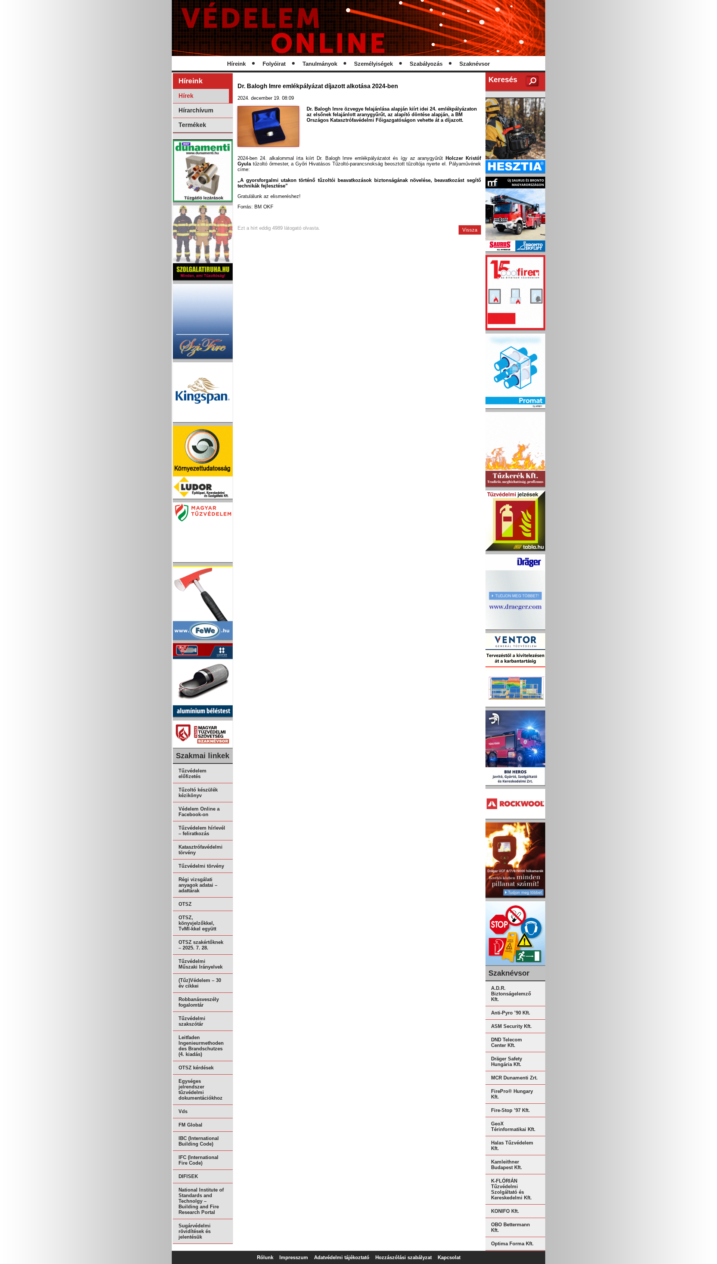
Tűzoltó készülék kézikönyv (198, 792)
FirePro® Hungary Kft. (512, 1094)
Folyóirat (274, 64)
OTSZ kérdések (196, 1068)
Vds (183, 1111)
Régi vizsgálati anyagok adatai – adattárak (198, 885)
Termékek (192, 125)
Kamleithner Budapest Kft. (506, 1164)
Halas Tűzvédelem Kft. (512, 1145)
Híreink (236, 64)
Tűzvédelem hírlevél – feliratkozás (202, 830)
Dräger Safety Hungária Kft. (506, 1061)
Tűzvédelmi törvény (201, 866)
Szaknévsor (474, 64)
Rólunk (265, 1257)
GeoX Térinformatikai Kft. (513, 1126)
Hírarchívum (196, 110)
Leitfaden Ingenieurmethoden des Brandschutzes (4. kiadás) (201, 1046)
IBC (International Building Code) (199, 1141)
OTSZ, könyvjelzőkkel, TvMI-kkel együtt (197, 923)
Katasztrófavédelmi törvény (201, 849)
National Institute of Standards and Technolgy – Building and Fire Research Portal (201, 1201)
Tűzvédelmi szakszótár (192, 1021)
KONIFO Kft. (505, 1211)
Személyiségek (373, 64)
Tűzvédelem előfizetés (193, 773)
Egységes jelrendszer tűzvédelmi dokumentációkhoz (201, 1089)
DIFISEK (188, 1176)
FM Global (190, 1125)
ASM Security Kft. (511, 1026)
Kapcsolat (449, 1257)
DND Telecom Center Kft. (506, 1042)
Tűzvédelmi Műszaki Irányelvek (201, 964)
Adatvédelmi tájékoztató (341, 1257)
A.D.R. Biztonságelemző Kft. (511, 993)
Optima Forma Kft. (512, 1243)
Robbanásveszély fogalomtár (199, 1002)
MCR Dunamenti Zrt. (514, 1078)
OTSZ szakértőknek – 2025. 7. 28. (201, 945)
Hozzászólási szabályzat (403, 1257)
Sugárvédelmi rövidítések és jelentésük (195, 1231)
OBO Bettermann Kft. (510, 1227)
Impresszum (293, 1257)
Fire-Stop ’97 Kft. (510, 1110)
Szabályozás (426, 64)
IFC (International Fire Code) (198, 1160)
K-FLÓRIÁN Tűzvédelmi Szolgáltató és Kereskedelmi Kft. (511, 1189)
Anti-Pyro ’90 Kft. (510, 1013)
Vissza (469, 230)
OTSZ (185, 904)
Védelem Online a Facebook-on (199, 811)
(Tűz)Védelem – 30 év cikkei (200, 983)
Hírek (186, 96)
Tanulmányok (319, 64)
